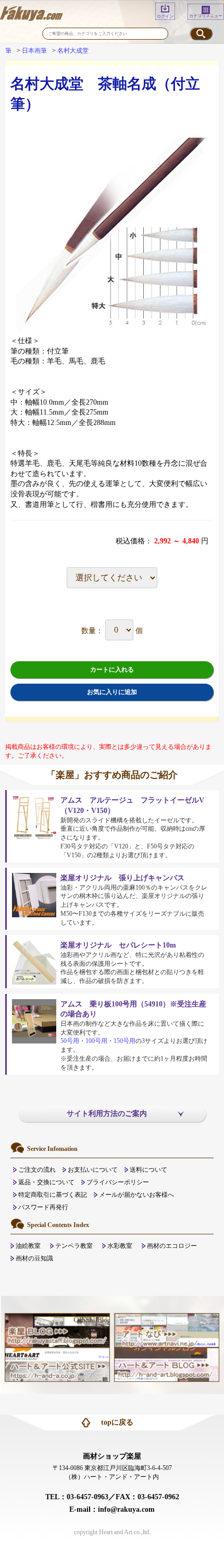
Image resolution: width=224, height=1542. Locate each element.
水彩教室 (119, 1245)
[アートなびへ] (166, 1329)
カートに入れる (112, 669)
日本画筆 (34, 50)
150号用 (124, 1041)
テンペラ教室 (74, 1245)
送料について (148, 1169)
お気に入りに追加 (112, 692)
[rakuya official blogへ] (57, 1329)
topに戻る (117, 1422)
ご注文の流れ (37, 1169)
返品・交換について (46, 1182)
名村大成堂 (73, 50)
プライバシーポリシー (117, 1182)
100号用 (96, 1041)
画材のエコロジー (172, 1245)
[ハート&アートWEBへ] (57, 1364)
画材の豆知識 (34, 1258)
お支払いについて (93, 1169)
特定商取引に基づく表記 (52, 1194)
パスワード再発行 (43, 1207)
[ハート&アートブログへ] (166, 1364)
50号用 (69, 1041)
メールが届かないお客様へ (136, 1194)
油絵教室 (28, 1245)
